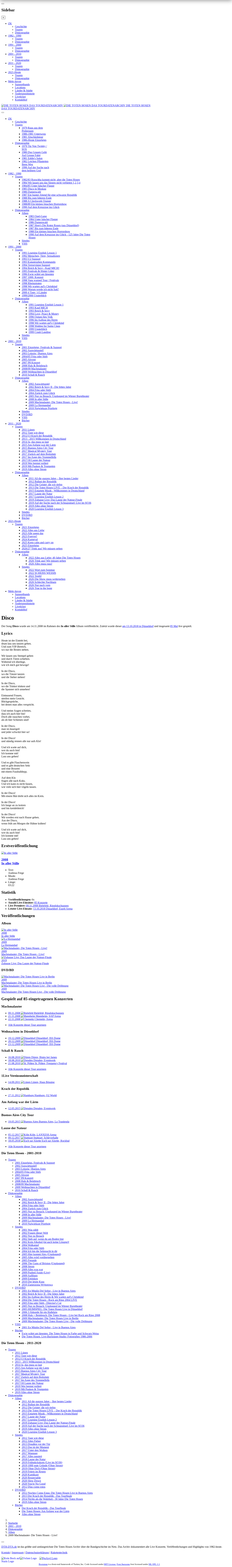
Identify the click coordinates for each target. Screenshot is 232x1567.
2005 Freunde (29, 1260)
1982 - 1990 (14, 35)
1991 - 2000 (14, 44)
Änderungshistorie (25, 93)
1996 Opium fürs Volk (41, 316)
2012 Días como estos (33, 1486)
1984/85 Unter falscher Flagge (38, 185)
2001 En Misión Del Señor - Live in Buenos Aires (49, 1290)
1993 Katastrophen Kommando (39, 262)
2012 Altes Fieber (31, 1441)
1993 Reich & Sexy (39, 310)
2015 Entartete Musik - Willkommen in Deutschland (56, 490)
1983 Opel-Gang (38, 216)
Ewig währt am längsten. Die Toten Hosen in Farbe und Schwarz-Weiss (60, 1333)
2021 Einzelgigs (30, 527)
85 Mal (174, 626)
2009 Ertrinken (30, 1278)
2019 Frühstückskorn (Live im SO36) (42, 1462)
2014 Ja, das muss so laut (35, 441)
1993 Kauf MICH (38, 307)
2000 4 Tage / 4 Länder (34, 292)
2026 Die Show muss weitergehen (47, 579)
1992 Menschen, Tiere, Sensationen (41, 255)
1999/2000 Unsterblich (34, 295)
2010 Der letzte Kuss (33, 1281)
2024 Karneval (30, 539)
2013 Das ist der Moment (35, 1447)
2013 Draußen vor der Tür (36, 1444)
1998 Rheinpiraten (32, 283)
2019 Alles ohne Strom (34, 469)
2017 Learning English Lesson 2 (46, 496)
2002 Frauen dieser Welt (35, 1232)
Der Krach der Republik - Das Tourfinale (44, 1508)
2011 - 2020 (14, 63)
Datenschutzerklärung (37, 1552)
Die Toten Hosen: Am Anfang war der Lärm (45, 1511)
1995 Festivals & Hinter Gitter (38, 271)
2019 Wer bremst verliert (35, 463)
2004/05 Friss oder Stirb (35, 356)
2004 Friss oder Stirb (40, 390)
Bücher (26, 420)
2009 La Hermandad (40, 405)
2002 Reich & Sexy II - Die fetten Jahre (50, 387)
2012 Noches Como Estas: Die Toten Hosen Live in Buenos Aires (57, 1492)
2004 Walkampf (30, 1245)
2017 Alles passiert (32, 1456)
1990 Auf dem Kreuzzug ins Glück (40, 207)
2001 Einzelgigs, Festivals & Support (42, 347)
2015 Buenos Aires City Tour (37, 448)
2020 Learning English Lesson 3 (46, 508)
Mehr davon (14, 81)
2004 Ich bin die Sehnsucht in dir (39, 1251)
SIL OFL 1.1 (154, 1564)
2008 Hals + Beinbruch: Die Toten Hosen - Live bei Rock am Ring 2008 (61, 1315)
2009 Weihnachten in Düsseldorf (39, 371)
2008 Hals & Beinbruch (34, 365)
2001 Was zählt (30, 1229)
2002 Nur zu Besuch (33, 1235)
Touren (19, 29)
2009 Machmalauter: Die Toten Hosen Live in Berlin (50, 1318)
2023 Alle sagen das (32, 533)
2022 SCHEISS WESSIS (42, 573)
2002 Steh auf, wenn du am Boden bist (43, 1239)
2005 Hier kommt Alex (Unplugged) (41, 1254)
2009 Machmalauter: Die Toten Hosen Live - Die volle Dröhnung (57, 1321)
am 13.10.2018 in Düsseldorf (138, 626)
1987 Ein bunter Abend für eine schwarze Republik (49, 194)
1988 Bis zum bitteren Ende (37, 197)
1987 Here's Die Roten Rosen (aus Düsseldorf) (54, 225)
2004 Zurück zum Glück (42, 393)
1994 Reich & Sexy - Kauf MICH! (40, 268)
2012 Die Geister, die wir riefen (45, 484)
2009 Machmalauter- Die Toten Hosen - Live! (53, 402)
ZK (10, 23)
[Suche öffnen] (116, 114)
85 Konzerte (41, 902)
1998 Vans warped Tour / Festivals (40, 280)
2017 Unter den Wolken (35, 1450)
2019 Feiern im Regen (34, 1471)
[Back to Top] (2, 1541)
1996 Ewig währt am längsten (38, 274)
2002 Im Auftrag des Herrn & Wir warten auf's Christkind (53, 1296)
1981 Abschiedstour (32, 137)
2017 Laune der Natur (40, 493)
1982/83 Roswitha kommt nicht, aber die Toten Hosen (51, 179)
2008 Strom (28, 1266)
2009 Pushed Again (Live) (36, 1272)
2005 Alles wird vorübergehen (38, 1257)
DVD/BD (27, 414)
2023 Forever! (29, 536)
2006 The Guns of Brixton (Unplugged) (43, 1263)
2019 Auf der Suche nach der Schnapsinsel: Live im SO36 (60, 502)
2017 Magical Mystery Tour (37, 451)
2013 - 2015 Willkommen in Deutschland (44, 438)
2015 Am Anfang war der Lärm (39, 444)
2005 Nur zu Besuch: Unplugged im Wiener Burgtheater (59, 396)
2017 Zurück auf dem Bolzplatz (39, 454)
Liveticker (20, 96)
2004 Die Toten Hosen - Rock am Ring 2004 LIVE (49, 1300)
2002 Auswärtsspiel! (33, 350)
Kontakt (5, 1552)
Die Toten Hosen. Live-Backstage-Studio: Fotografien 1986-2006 (57, 1336)
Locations (20, 87)
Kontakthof (21, 99)
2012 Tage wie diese (33, 432)
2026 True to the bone (40, 588)
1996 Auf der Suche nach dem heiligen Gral (35, 169)
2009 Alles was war (32, 1269)
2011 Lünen (28, 429)
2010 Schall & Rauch (33, 374)
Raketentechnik (59, 1552)
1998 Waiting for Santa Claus (44, 326)
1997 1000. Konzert (32, 277)
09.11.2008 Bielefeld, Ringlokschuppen (47, 905)
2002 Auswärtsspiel (39, 383)
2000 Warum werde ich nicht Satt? (40, 289)
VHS (24, 243)
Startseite (13, 1523)
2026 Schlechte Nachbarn (42, 582)
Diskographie (22, 32)
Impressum (18, 1552)
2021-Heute (14, 72)
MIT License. (110, 1564)
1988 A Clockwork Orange (36, 201)
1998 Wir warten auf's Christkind (39, 286)
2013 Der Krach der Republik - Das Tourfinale (47, 1496)
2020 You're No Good (34, 1483)
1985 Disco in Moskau (34, 188)
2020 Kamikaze (30, 1474)
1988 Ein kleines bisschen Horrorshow (49, 231)
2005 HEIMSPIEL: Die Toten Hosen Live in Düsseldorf (52, 1309)
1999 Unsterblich (38, 329)
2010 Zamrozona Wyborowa (37, 1284)
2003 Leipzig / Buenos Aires (37, 353)
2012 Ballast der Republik (43, 481)
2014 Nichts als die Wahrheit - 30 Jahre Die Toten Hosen (52, 1499)
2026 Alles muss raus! (40, 563)
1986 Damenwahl (31, 191)
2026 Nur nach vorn (39, 585)
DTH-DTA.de (9, 1546)
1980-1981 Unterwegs (34, 133)
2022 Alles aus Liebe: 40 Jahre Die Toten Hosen (55, 557)
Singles (26, 240)
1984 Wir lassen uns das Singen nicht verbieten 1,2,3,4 (51, 182)
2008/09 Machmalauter (34, 368)
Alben (25, 213)
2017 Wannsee (30, 1453)
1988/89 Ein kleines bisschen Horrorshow (44, 204)
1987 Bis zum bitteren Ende (43, 228)
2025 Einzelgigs (30, 545)
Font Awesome (123, 1564)
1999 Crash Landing (40, 332)
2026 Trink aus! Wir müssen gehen (47, 560)
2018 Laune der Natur (34, 1459)
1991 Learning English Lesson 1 (39, 252)
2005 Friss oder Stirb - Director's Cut (41, 1303)
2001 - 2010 (14, 54)
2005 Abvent (29, 359)
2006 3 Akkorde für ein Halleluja (39, 1312)
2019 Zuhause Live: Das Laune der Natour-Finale (55, 499)
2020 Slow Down (31, 1480)
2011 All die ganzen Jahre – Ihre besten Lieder (53, 478)
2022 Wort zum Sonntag (42, 569)
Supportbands (22, 84)
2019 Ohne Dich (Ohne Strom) (38, 1468)
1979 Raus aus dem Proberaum (32, 129)
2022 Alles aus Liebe (33, 530)
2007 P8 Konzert (31, 362)
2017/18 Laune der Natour (36, 460)
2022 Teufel (35, 576)
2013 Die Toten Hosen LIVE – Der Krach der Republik (59, 487)
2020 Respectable (31, 1477)
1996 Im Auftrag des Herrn (43, 319)
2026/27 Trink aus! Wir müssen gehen (42, 548)
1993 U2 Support (31, 258)
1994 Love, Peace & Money (44, 313)
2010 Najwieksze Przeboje (43, 408)
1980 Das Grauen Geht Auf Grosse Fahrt (34, 154)
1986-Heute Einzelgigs (34, 140)
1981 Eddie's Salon (32, 158)
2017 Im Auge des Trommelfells (39, 457)
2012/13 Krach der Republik (37, 435)
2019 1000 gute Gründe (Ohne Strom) (42, 1465)
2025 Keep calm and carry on (37, 542)
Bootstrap (43, 1564)
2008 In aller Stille (38, 399)
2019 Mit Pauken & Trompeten (38, 466)
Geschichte (21, 26)
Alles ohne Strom (31, 1514)
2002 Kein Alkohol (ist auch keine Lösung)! (45, 1242)
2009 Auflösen (30, 1275)
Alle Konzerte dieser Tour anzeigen (27, 1024)
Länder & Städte (24, 90)
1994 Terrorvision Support (36, 265)
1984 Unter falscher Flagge (43, 219)
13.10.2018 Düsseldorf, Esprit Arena (53, 908)
